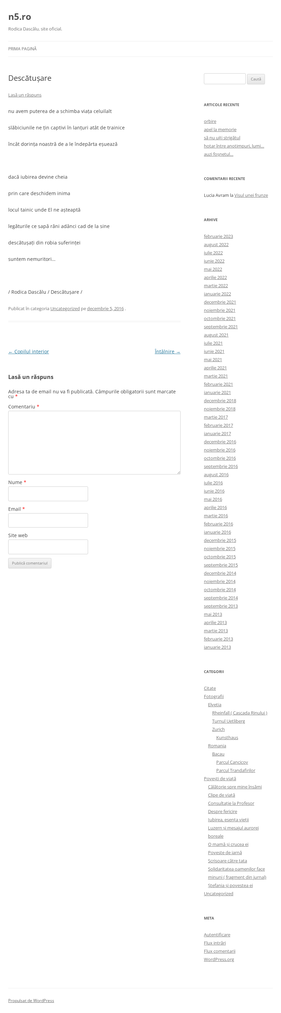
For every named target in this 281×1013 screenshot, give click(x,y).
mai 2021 (213, 359)
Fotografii (214, 696)
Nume (17, 482)
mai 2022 (213, 269)
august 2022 (216, 244)
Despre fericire (222, 811)
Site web (18, 535)
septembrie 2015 (221, 565)
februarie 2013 (218, 639)
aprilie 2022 (215, 277)
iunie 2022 (214, 261)
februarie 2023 (218, 236)
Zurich (218, 729)
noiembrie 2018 (219, 409)
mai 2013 (213, 614)
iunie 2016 (214, 491)
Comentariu (23, 406)
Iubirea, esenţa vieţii (228, 819)
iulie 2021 (213, 343)
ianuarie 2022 (217, 294)
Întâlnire (168, 351)
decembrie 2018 (220, 400)
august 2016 (216, 474)
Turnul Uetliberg (228, 721)
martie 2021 (216, 376)
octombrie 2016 (220, 458)
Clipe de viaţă (221, 795)
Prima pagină (22, 49)
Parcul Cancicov (232, 762)
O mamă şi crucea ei (228, 844)
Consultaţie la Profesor (231, 803)
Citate (210, 688)
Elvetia (214, 704)
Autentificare (217, 935)
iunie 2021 (214, 351)
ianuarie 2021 (217, 392)
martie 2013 (216, 631)
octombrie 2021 (220, 318)
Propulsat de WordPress (31, 1000)
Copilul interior (28, 351)
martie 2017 (216, 417)
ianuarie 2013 (217, 647)
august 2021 (216, 335)
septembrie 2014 (221, 598)
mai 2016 (213, 499)
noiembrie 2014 (219, 581)
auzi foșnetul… (218, 154)
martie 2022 (216, 285)
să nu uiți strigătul (222, 138)
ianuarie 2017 (217, 433)
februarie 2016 (218, 524)
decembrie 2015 (220, 540)
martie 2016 (216, 515)
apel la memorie (220, 129)
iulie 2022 (213, 253)
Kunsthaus (227, 737)
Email (16, 509)
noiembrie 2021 (219, 310)
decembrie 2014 (220, 573)
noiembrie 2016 (219, 450)
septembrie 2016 (221, 466)
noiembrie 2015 (219, 548)
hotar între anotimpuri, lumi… (234, 146)
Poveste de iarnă (225, 852)
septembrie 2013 (221, 606)
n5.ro (19, 16)
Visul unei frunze (251, 195)
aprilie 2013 (215, 622)
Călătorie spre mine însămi (235, 787)
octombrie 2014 (220, 589)
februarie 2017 (218, 425)
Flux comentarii (219, 951)
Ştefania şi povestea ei (230, 885)
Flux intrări (215, 943)
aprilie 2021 (215, 368)
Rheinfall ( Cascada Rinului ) (239, 713)
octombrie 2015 (220, 557)
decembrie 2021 (220, 302)
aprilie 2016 (215, 507)
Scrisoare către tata (227, 861)
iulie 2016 (213, 483)
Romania (217, 746)
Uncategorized (65, 308)
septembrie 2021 (221, 327)
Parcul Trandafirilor (235, 770)
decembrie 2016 (220, 442)
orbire (210, 121)
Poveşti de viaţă (220, 778)
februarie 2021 (218, 384)
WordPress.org (219, 959)
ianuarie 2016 (217, 532)
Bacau (218, 754)
